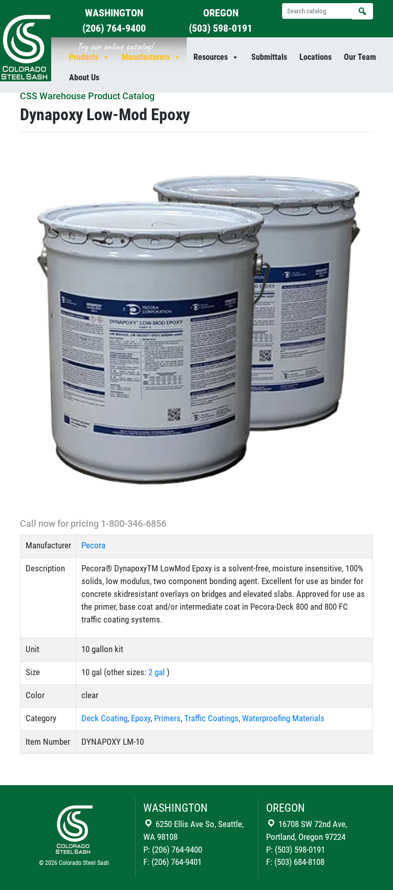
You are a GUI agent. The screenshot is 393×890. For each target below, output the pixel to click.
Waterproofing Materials (283, 718)
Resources (210, 57)
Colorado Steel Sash (84, 862)
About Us (84, 77)
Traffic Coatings (211, 718)
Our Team (360, 57)
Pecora (93, 545)
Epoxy (140, 718)
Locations (315, 57)
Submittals (269, 57)
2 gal (156, 672)
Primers (167, 718)
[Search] (362, 11)
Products (83, 57)
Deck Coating (104, 718)
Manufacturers (146, 57)
